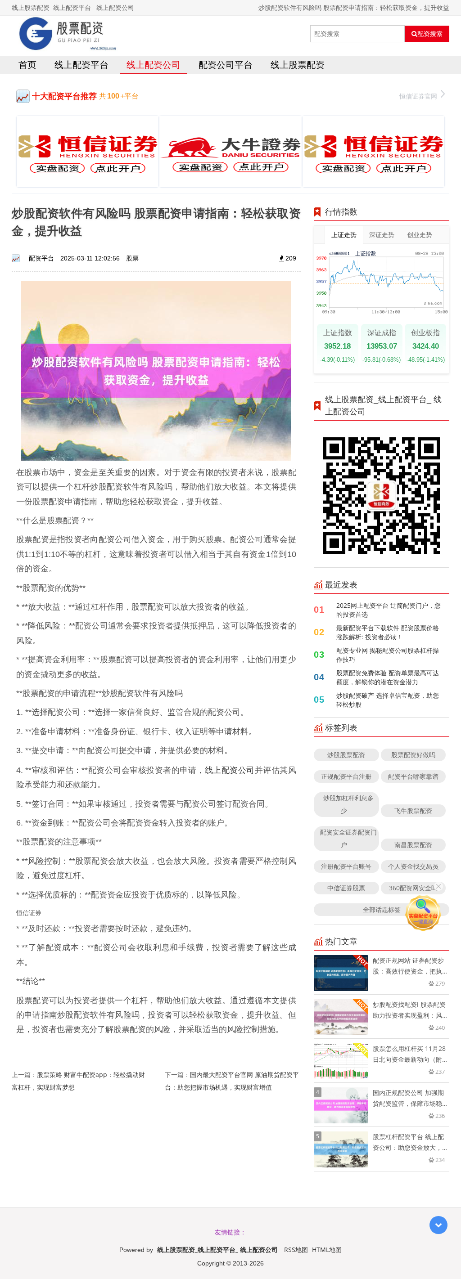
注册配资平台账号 (346, 866)
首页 (27, 64)
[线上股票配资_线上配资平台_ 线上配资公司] (65, 34)
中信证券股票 (346, 888)
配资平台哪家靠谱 (413, 776)
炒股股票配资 (346, 754)
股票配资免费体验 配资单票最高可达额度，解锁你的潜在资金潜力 (387, 677)
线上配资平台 (81, 64)
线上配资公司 (154, 64)
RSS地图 (296, 1249)
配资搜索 (430, 33)
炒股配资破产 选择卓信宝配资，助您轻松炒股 (387, 700)
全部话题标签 (382, 909)
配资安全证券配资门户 (348, 838)
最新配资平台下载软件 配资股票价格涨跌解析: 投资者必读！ (387, 632)
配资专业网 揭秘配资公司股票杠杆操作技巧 (387, 655)
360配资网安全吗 (413, 888)
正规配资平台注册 (346, 776)
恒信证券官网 (418, 96)
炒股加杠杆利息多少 (348, 804)
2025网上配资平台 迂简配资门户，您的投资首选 (388, 610)
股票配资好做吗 (413, 754)
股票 (132, 258)
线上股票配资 (298, 64)
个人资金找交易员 (413, 866)
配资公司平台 (226, 64)
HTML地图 (327, 1249)
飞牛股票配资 (413, 810)
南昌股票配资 (413, 844)
